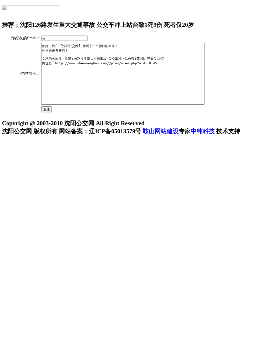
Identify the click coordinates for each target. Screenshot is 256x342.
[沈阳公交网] (31, 12)
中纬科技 (203, 131)
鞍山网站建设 (161, 131)
